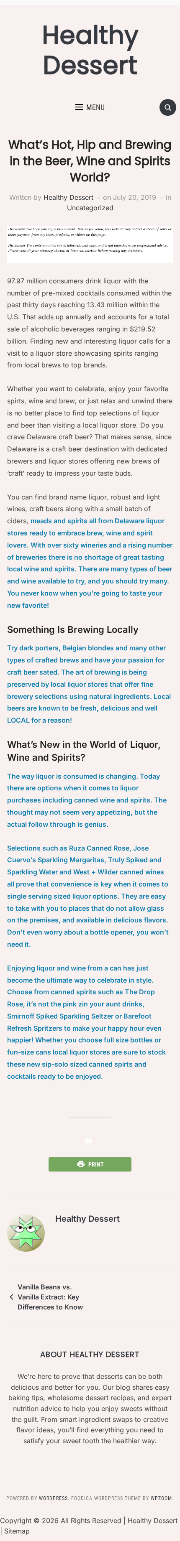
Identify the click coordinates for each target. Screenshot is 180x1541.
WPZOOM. (162, 1498)
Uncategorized (90, 208)
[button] (90, 107)
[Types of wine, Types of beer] (90, 1142)
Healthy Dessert (90, 50)
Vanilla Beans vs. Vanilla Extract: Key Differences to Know (50, 1297)
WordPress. (54, 1498)
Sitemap (17, 1531)
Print (96, 1164)
